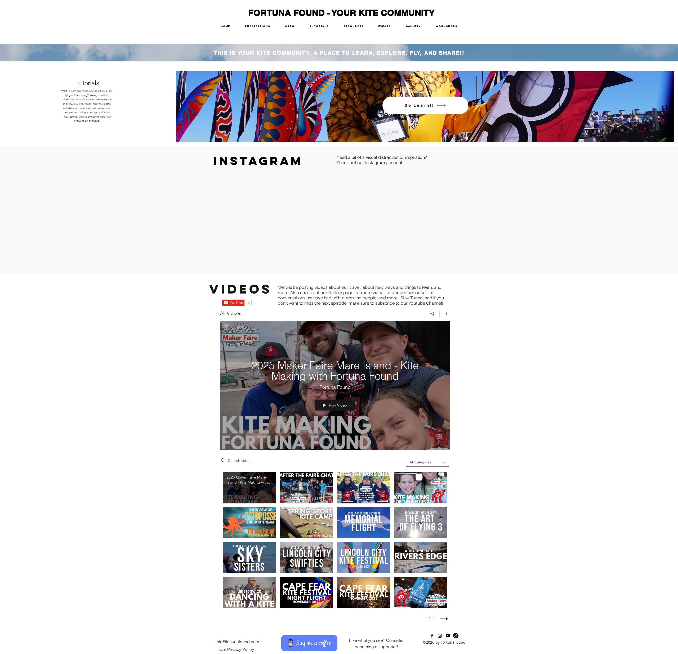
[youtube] (447, 635)
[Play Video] (249, 488)
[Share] (432, 313)
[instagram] (440, 635)
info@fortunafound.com (237, 641)
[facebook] (432, 635)
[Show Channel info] (445, 313)
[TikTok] (455, 635)
